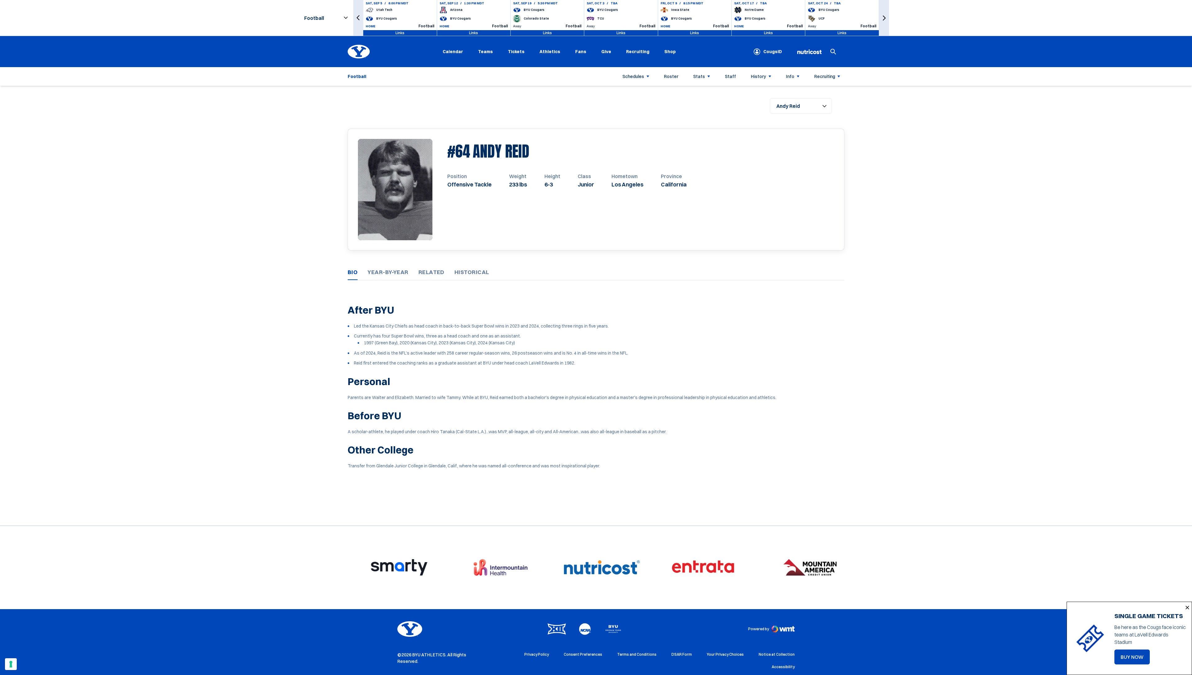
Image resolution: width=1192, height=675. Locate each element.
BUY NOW (1135, 659)
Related (431, 272)
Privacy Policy (536, 654)
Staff (730, 76)
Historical (471, 272)
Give (606, 51)
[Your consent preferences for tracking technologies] (11, 664)
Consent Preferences (583, 654)
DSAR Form (681, 654)
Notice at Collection (777, 654)
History (758, 76)
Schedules (633, 76)
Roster (671, 76)
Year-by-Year (388, 272)
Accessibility (783, 666)
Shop (670, 51)
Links (399, 32)
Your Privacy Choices (725, 654)
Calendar (453, 51)
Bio (353, 272)
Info (790, 76)
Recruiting (637, 51)
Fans (580, 51)
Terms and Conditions (637, 654)
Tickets (516, 51)
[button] (358, 18)
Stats (699, 76)
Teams (485, 51)
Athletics (550, 51)
